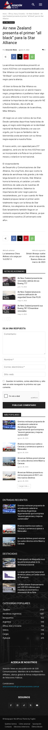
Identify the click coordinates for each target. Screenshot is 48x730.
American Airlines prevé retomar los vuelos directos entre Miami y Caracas (31, 461)
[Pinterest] (26, 56)
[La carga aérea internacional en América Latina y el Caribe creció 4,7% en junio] (9, 575)
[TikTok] (24, 705)
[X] (20, 56)
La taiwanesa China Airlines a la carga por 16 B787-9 (12, 256)
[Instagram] (17, 705)
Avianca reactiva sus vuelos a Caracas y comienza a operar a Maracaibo (31, 446)
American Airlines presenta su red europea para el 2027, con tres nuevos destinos (30, 475)
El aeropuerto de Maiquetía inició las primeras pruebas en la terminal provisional (31, 562)
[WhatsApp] (32, 56)
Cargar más (23, 486)
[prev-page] (4, 319)
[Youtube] (37, 705)
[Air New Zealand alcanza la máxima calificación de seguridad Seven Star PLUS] (9, 295)
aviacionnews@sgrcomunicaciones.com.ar (21, 686)
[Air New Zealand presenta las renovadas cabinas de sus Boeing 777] (9, 281)
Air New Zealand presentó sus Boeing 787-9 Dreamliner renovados (30, 308)
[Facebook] (13, 56)
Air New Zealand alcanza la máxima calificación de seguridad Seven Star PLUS (29, 294)
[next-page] (8, 319)
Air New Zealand (32, 14)
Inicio (5, 14)
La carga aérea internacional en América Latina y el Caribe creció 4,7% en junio (31, 574)
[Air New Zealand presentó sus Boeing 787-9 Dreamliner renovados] (9, 309)
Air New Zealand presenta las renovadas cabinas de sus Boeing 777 (30, 281)
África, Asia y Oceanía (16, 14)
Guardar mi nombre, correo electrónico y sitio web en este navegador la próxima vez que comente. (24, 384)
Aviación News (11, 50)
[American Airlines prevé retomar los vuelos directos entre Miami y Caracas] (9, 461)
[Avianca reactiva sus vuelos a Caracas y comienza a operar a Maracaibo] (9, 447)
